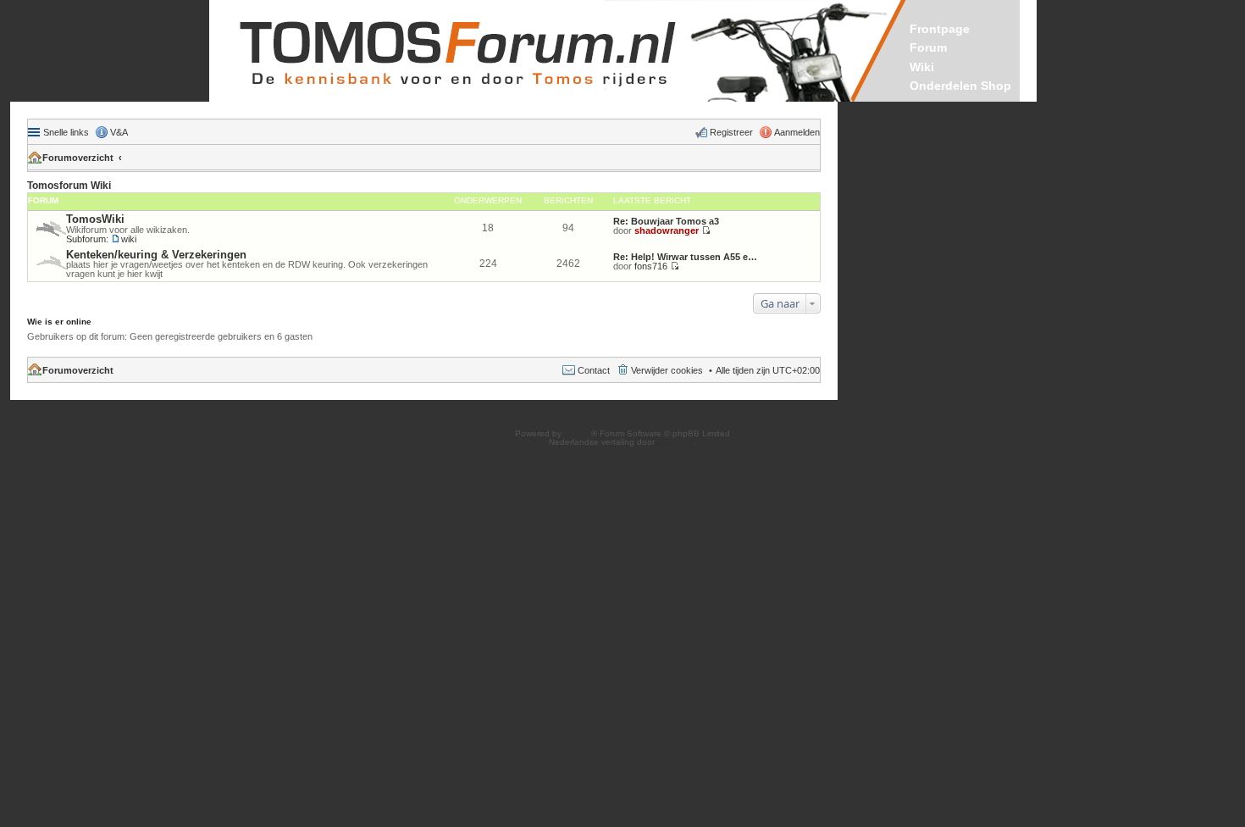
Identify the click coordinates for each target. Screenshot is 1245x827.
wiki (128, 239)
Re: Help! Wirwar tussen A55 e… (685, 257)
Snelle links (66, 132)
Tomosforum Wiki (69, 185)
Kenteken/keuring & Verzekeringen (156, 254)
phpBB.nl (675, 442)
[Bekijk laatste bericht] (706, 230)
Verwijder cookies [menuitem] (667, 370)
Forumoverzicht (77, 158)
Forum (928, 47)
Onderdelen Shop (960, 85)
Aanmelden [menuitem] (797, 132)
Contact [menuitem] (594, 370)
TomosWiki (95, 219)
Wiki (922, 67)
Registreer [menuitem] (731, 132)
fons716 (650, 266)
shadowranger (666, 230)
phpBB (577, 433)
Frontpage (940, 29)
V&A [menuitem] (119, 132)
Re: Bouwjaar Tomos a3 (666, 221)
